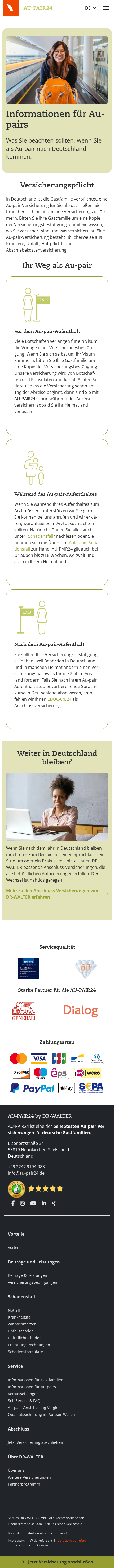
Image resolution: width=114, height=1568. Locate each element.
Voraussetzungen (23, 1393)
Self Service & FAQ (24, 1400)
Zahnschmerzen (22, 1324)
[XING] (54, 1203)
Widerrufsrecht (41, 1540)
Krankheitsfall (20, 1317)
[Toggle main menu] (106, 8)
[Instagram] (22, 1203)
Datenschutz (22, 1545)
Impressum (16, 1540)
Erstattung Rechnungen (29, 1344)
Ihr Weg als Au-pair (57, 265)
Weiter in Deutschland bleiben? (57, 757)
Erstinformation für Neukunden (47, 1533)
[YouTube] (33, 1203)
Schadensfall (40, 536)
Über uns (16, 1470)
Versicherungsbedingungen (32, 1282)
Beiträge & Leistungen (27, 1275)
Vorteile (14, 1247)
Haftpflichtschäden (25, 1337)
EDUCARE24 (59, 699)
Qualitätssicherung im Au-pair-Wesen (41, 1414)
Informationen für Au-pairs (55, 119)
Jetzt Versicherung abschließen (35, 1442)
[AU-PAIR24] (37, 7)
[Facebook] (13, 1203)
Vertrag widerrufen (72, 1540)
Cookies (43, 1545)
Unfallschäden (21, 1330)
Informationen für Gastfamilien (35, 1379)
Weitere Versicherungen (29, 1477)
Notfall (14, 1310)
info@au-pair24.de (26, 1173)
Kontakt (13, 1533)
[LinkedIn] (44, 1203)
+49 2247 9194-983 (26, 1167)
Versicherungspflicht (57, 185)
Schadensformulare (25, 1351)
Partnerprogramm (24, 1484)
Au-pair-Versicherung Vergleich (36, 1407)
